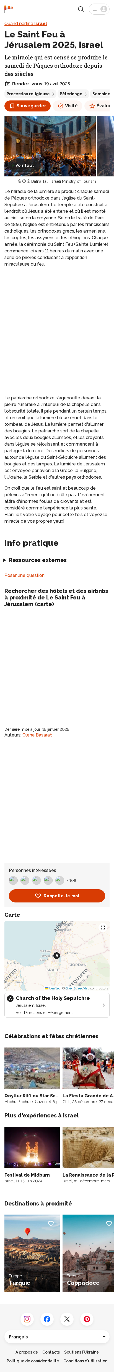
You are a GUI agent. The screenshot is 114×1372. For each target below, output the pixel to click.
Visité (71, 105)
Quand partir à (25, 23)
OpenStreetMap (77, 988)
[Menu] (99, 9)
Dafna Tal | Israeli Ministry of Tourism (63, 181)
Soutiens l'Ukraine (81, 1352)
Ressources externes (38, 560)
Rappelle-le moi (61, 896)
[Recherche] (81, 9)
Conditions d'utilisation (85, 1361)
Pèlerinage (71, 94)
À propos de (26, 1352)
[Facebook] (47, 1319)
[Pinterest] (87, 1319)
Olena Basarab (37, 735)
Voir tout (24, 165)
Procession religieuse (28, 94)
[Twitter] (67, 1319)
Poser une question (24, 575)
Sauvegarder (31, 105)
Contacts (51, 1352)
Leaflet (54, 988)
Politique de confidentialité (33, 1361)
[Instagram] (27, 1319)
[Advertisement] (57, 331)
